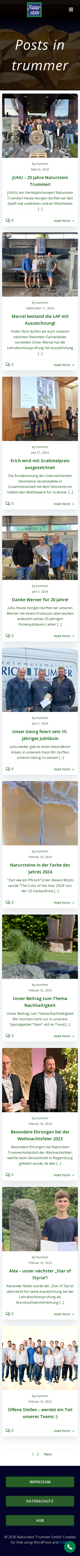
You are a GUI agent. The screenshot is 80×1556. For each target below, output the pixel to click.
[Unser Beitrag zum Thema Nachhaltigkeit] (40, 946)
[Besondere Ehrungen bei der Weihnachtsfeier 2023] (40, 1079)
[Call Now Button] (70, 1547)
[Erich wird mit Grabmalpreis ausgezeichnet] (40, 408)
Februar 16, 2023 (40, 1401)
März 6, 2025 (40, 169)
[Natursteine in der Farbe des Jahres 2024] (40, 812)
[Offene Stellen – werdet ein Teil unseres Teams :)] (40, 1357)
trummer (42, 164)
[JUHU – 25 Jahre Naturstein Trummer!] (40, 125)
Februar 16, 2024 (40, 990)
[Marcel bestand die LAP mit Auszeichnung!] (40, 264)
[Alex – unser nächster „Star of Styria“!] (40, 1218)
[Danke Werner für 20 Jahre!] (40, 547)
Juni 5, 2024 (40, 591)
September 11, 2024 (40, 308)
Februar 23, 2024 (40, 857)
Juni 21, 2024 (40, 452)
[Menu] (71, 9)
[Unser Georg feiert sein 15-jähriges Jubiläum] (40, 679)
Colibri (64, 1542)
